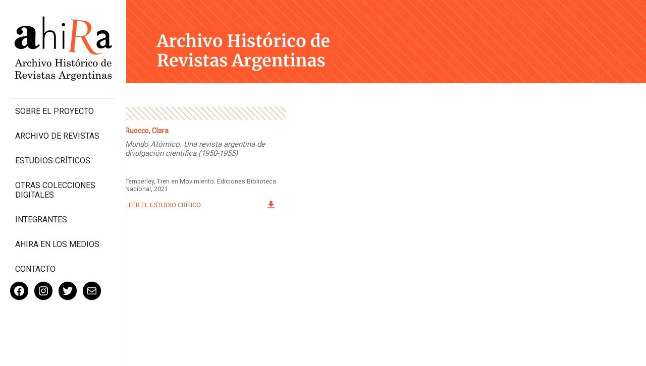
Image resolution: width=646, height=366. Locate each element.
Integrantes (41, 219)
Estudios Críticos (52, 160)
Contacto (35, 269)
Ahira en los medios (57, 244)
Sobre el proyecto (54, 111)
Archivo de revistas (57, 136)
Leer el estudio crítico (163, 205)
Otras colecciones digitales (55, 190)
